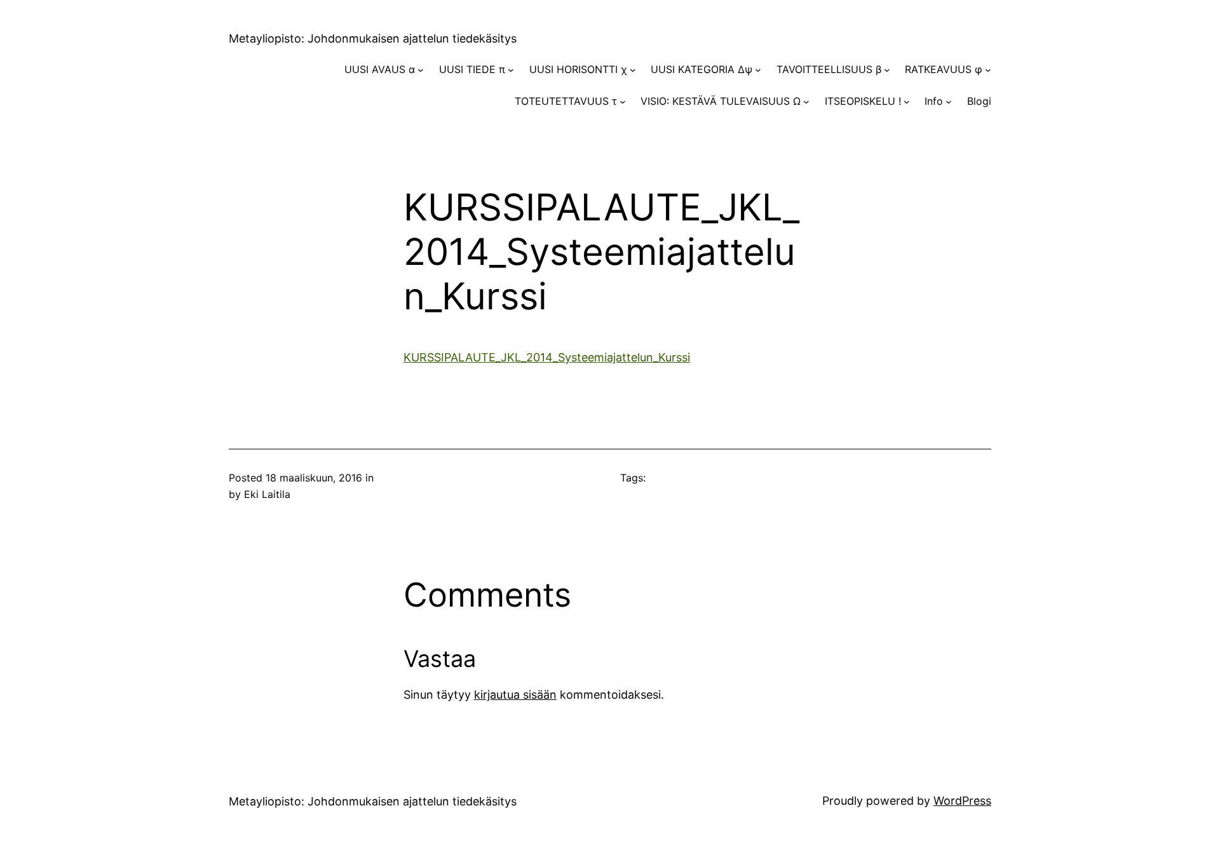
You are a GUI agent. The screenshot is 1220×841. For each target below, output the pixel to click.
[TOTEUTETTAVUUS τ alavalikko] (623, 101)
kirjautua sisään (515, 694)
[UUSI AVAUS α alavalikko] (420, 70)
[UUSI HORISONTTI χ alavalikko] (633, 70)
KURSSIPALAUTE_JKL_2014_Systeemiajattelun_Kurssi (546, 357)
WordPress (962, 800)
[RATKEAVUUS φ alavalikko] (988, 70)
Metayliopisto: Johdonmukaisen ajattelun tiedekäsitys (373, 38)
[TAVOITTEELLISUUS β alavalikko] (887, 70)
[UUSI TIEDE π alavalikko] (511, 70)
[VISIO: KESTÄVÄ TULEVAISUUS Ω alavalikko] (806, 101)
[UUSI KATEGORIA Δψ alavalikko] (758, 70)
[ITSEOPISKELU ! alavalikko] (907, 101)
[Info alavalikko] (949, 101)
